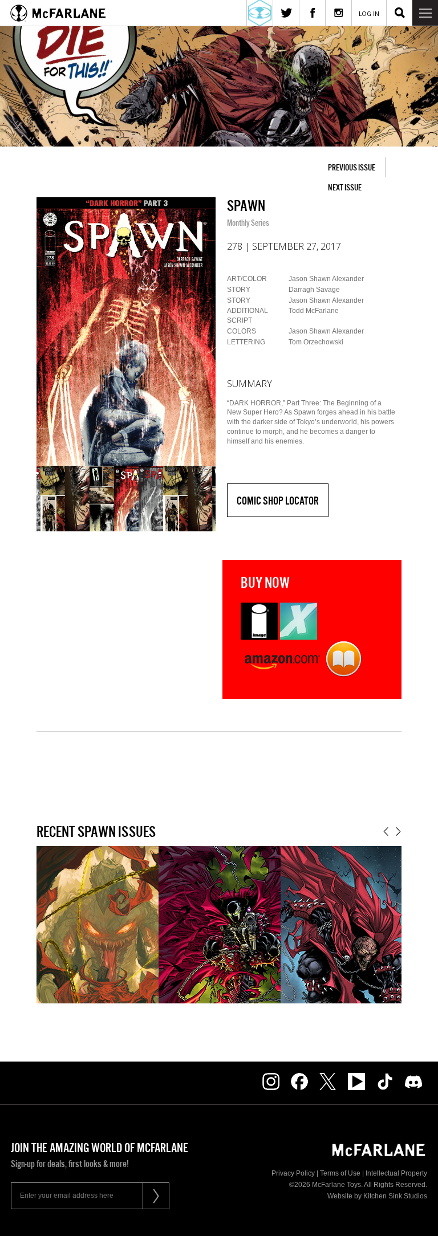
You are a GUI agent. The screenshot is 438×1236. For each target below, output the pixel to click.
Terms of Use (340, 1173)
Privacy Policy (293, 1173)
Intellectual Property (396, 1173)
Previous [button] (386, 831)
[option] (126, 331)
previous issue (351, 167)
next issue (345, 187)
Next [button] (398, 831)
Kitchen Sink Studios (395, 1196)
